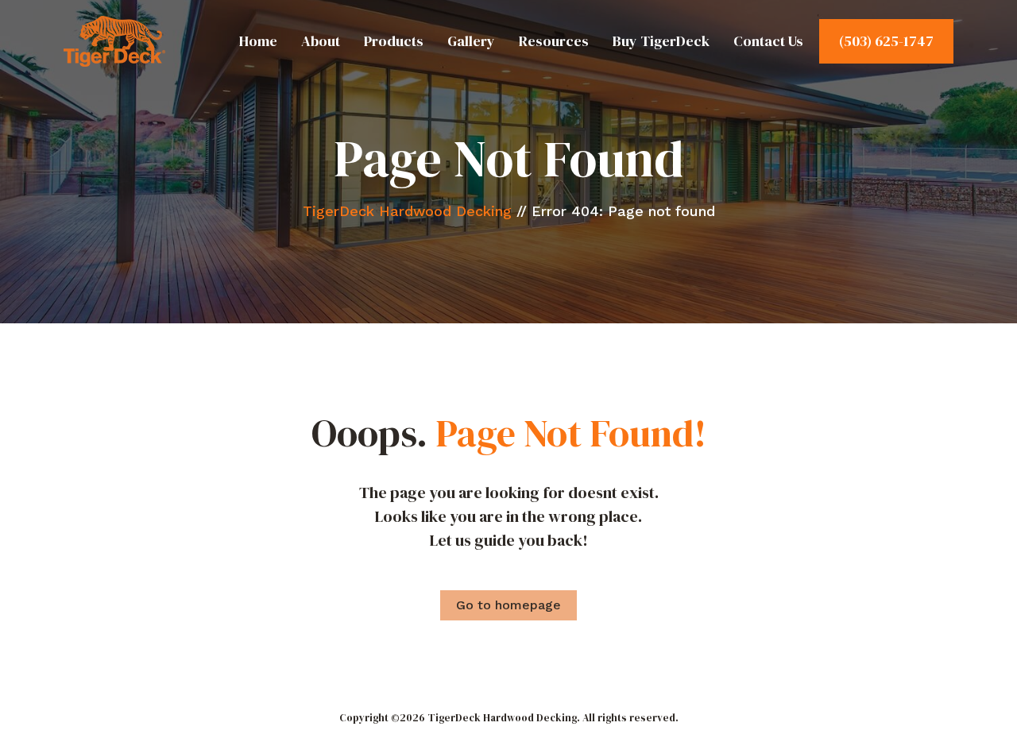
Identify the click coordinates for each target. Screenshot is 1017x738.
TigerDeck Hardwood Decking (407, 211)
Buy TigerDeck (661, 41)
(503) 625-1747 (886, 41)
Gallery (471, 41)
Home (258, 41)
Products (393, 41)
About (320, 41)
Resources (554, 41)
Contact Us (768, 41)
